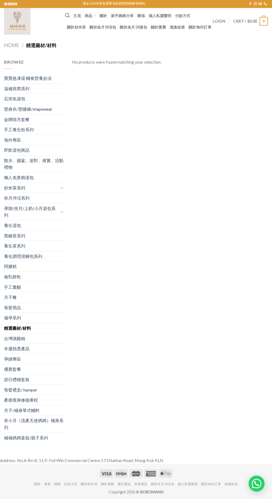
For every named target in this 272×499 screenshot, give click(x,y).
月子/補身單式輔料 (22, 410)
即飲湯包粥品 (16, 149)
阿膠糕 (10, 266)
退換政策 (177, 27)
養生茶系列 (14, 245)
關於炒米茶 (76, 27)
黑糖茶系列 (14, 235)
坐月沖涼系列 (16, 197)
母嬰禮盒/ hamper (20, 389)
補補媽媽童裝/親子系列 (26, 437)
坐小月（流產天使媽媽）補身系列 (33, 424)
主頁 (77, 15)
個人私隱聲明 (160, 15)
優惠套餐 (12, 369)
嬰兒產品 (124, 484)
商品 (88, 15)
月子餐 (10, 297)
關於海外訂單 (200, 27)
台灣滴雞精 (14, 338)
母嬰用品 (12, 307)
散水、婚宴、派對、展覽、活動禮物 (33, 164)
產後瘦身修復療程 (21, 399)
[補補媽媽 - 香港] (30, 21)
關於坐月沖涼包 (103, 27)
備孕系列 (12, 317)
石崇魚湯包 (14, 98)
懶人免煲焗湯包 (19, 177)
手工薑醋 (12, 287)
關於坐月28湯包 (133, 27)
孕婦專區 (12, 358)
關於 (103, 15)
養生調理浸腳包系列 (23, 256)
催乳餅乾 (12, 276)
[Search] (67, 15)
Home (11, 45)
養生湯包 (12, 225)
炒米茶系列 (14, 187)
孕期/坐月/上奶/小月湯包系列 (30, 212)
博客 (47, 484)
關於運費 (158, 27)
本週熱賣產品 (16, 348)
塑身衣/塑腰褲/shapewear (28, 109)
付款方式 (182, 15)
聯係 (141, 15)
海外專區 (12, 139)
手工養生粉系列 (19, 129)
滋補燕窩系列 (16, 88)
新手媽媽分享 (122, 15)
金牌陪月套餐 (16, 119)
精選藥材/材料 (17, 328)
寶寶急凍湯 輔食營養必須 (28, 78)
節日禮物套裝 (16, 379)
